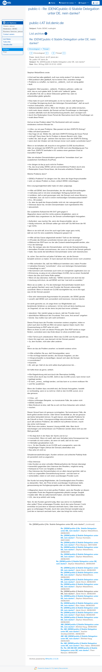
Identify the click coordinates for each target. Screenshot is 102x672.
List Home (7, 39)
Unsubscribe (7, 44)
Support (83, 3)
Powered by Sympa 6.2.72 (45, 668)
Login (96, 3)
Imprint (56, 668)
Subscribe (6, 42)
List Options (10, 23)
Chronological (34, 49)
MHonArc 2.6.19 (51, 659)
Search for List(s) (67, 3)
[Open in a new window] (46, 33)
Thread (46, 49)
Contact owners (8, 34)
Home (52, 3)
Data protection (63, 668)
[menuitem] (52, 3)
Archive (6, 49)
